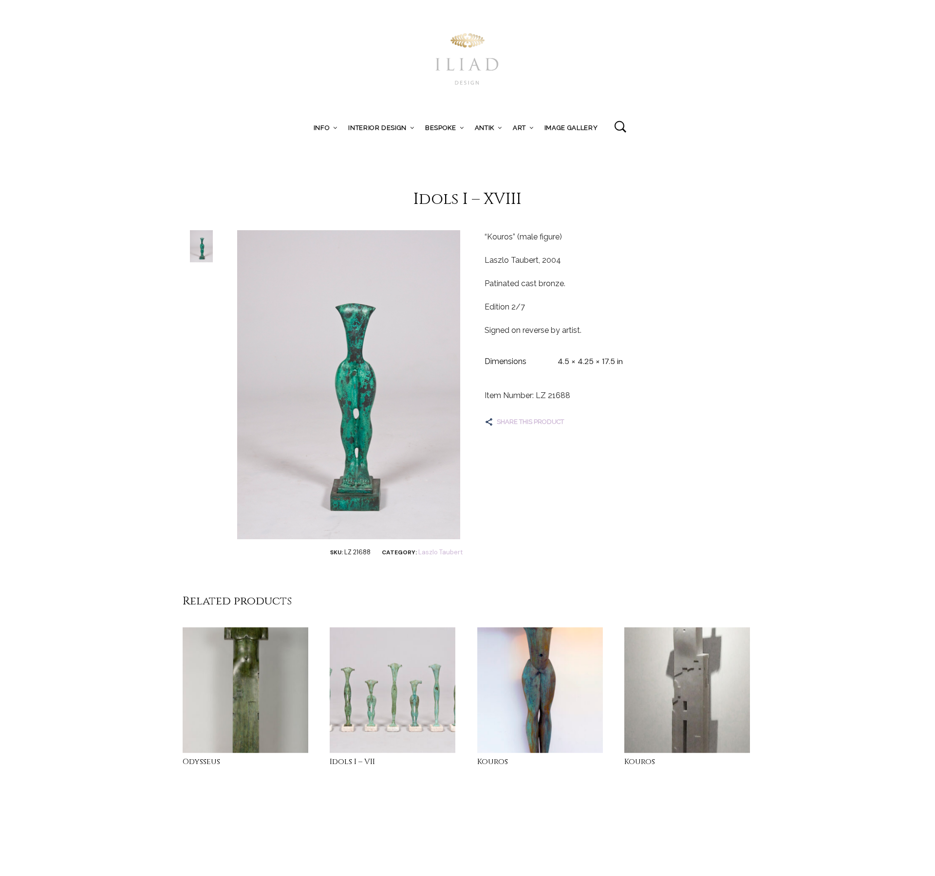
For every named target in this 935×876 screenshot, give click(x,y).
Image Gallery (571, 127)
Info (322, 127)
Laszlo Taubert (440, 552)
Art (519, 127)
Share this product (530, 421)
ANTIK (484, 127)
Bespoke (440, 127)
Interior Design (377, 127)
